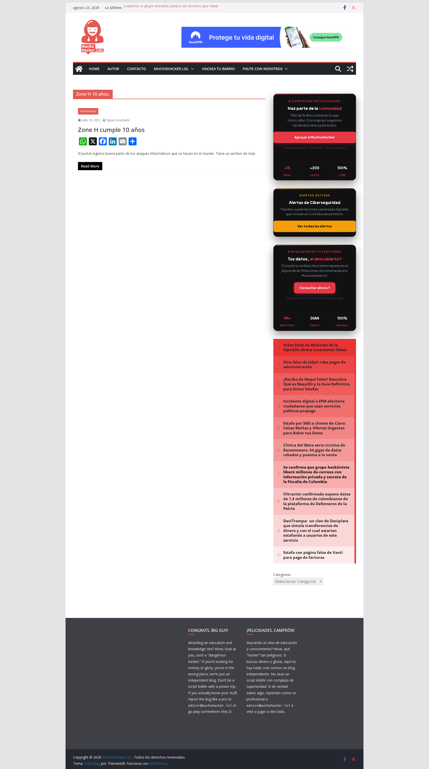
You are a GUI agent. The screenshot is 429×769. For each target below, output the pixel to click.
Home (94, 68)
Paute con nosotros (263, 68)
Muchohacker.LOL (171, 68)
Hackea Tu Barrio (218, 68)
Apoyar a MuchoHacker (314, 137)
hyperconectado (118, 120)
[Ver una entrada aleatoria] (350, 69)
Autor (113, 68)
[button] (191, 68)
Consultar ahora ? (314, 288)
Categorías (282, 574)
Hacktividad (88, 111)
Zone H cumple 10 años (111, 129)
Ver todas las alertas (314, 226)
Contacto (136, 68)
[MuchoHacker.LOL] (79, 69)
